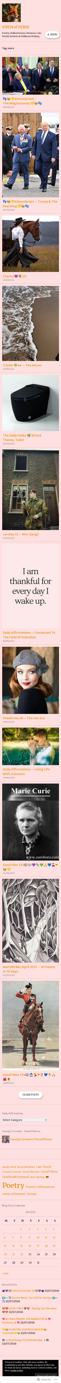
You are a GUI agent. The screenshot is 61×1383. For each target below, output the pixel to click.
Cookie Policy (16, 1370)
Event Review (31, 1171)
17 (38, 1245)
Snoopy (32, 1194)
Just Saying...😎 (39, 1177)
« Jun (5, 1273)
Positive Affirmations (40, 1187)
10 (38, 1237)
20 (5, 1254)
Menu (53, 34)
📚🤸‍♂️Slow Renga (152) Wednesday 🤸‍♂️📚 (25, 1340)
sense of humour (13, 1194)
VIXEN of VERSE (15, 27)
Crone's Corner (12, 1171)
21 (13, 1254)
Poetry (13, 1185)
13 (5, 1245)
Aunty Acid (9, 1166)
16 (30, 1245)
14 (13, 1245)
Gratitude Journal (15, 1177)
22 (21, 1254)
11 (46, 1237)
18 (46, 1245)
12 (54, 1237)
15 (21, 1245)
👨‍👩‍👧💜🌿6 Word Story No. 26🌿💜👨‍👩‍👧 (23, 1290)
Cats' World (43, 1167)
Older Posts (30, 1094)
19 (54, 1245)
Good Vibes (49, 1171)
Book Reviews (26, 1166)
